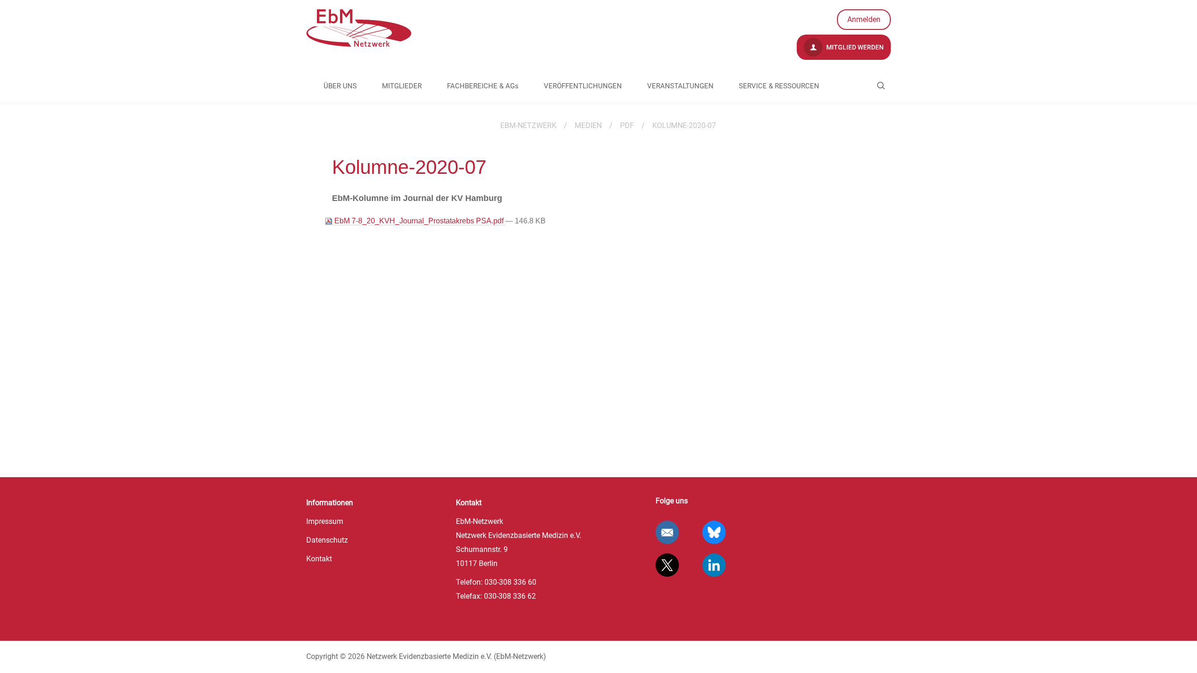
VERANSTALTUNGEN (680, 86)
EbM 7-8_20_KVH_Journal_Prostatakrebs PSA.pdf (418, 221)
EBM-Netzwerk (528, 125)
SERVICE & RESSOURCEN (779, 86)
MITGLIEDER (402, 86)
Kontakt (319, 558)
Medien (588, 125)
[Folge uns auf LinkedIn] (714, 565)
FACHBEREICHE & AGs (483, 86)
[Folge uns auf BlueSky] (714, 532)
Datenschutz (327, 540)
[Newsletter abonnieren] (667, 532)
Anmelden (863, 19)
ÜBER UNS (340, 86)
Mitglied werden (854, 47)
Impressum (324, 521)
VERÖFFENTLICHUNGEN (583, 86)
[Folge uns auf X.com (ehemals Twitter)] (667, 565)
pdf (627, 125)
